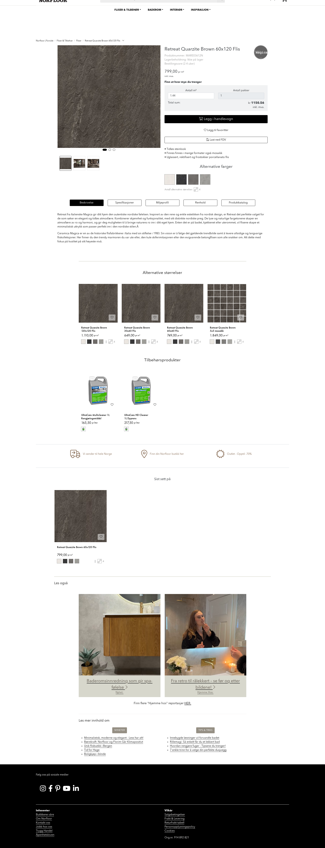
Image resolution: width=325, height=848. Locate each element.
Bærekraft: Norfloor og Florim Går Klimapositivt (113, 742)
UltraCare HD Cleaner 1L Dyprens (136, 416)
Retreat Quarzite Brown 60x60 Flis (180, 329)
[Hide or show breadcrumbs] (123, 41)
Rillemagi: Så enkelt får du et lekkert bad (195, 742)
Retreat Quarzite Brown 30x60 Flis (137, 329)
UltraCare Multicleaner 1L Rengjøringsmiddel (95, 416)
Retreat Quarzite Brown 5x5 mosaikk (223, 329)
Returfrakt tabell (174, 822)
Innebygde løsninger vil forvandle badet (194, 738)
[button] (105, 150)
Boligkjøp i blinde (95, 754)
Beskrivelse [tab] (86, 202)
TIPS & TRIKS (205, 730)
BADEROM (154, 10)
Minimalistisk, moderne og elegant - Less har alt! (113, 738)
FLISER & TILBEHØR (126, 10)
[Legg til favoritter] (112, 317)
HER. (187, 703)
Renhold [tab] (200, 202)
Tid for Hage (92, 750)
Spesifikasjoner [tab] (124, 202)
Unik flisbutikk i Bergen (98, 746)
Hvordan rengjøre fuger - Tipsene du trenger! (198, 746)
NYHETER (119, 730)
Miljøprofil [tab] (162, 202)
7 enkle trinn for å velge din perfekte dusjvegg (198, 750)
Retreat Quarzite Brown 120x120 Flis (94, 329)
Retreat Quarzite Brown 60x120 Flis (76, 547)
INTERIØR (176, 10)
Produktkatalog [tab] (238, 202)
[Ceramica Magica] (261, 52)
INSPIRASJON (200, 10)
